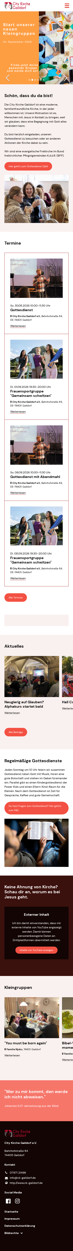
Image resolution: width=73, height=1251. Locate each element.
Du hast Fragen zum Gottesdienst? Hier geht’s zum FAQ (35, 808)
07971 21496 (18, 1172)
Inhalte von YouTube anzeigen (36, 950)
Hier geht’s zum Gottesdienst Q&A (28, 166)
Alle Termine (16, 597)
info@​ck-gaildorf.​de (23, 1178)
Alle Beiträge (16, 732)
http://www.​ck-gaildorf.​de (26, 1183)
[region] (36, 620)
